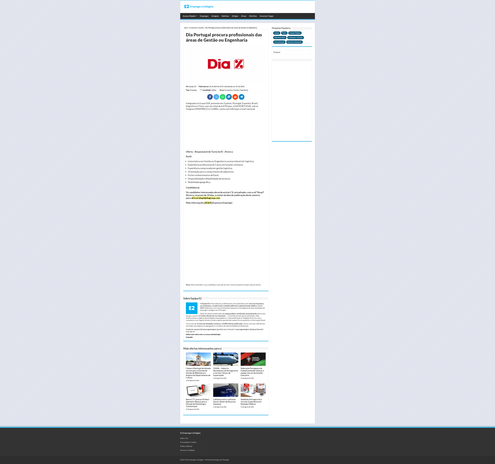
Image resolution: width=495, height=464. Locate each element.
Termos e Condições (187, 450)
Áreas (243, 16)
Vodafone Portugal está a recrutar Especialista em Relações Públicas (251, 401)
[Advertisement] (226, 130)
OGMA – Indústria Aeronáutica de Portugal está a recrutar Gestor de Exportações (225, 371)
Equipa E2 (192, 86)
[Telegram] (241, 97)
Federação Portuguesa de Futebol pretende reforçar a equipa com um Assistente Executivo (252, 371)
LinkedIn (189, 337)
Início (186, 28)
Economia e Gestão (196, 28)
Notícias (225, 16)
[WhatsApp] (222, 97)
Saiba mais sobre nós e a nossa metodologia (203, 334)
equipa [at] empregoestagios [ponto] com (210, 329)
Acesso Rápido (189, 16)
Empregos (204, 16)
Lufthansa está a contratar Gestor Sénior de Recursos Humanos (224, 401)
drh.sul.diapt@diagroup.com (205, 198)
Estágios (215, 16)
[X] (216, 97)
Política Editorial (186, 446)
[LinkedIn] (229, 97)
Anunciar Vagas (267, 16)
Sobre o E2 (184, 438)
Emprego (193, 90)
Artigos (235, 16)
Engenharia (244, 90)
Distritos (253, 16)
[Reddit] (235, 97)
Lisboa (213, 90)
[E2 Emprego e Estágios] (199, 6)
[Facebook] (210, 97)
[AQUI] (208, 202)
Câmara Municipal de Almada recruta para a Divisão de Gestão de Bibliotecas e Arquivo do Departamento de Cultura (198, 373)
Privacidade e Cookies (188, 442)
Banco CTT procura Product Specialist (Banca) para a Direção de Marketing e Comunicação (197, 402)
